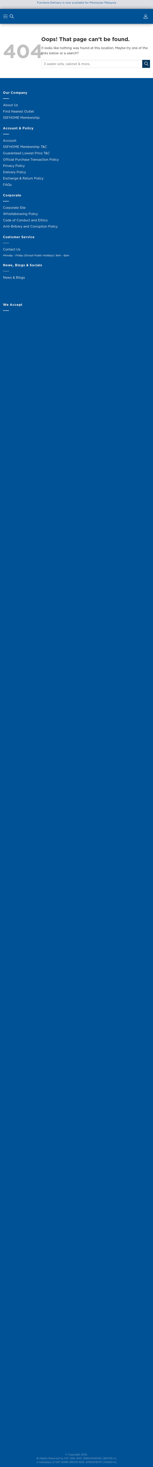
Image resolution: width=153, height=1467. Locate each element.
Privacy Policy (14, 165)
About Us (10, 105)
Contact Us (11, 249)
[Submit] (146, 64)
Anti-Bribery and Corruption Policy (30, 226)
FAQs (7, 184)
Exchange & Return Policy (23, 178)
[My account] (145, 17)
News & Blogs (14, 277)
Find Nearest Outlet (18, 111)
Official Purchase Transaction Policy (31, 159)
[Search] (11, 17)
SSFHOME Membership (21, 117)
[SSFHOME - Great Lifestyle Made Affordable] (76, 16)
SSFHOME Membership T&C (25, 147)
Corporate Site (14, 207)
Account (9, 140)
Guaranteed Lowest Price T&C (26, 153)
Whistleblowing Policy (20, 214)
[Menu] (6, 17)
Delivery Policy (14, 172)
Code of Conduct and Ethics (25, 220)
